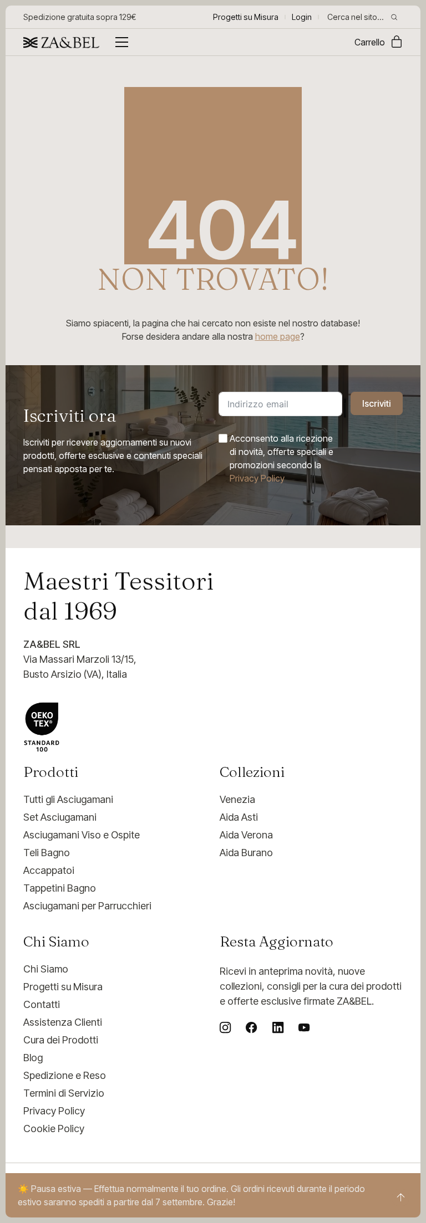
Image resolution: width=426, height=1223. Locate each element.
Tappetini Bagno (59, 888)
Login (302, 17)
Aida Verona (246, 835)
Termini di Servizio (63, 1093)
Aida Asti (239, 817)
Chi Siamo (45, 969)
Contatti (41, 1004)
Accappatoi (48, 870)
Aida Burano (246, 852)
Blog (33, 1057)
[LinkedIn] (277, 1027)
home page (277, 336)
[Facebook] (251, 1027)
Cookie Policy (53, 1128)
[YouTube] (304, 1027)
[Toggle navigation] (122, 42)
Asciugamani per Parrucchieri (87, 906)
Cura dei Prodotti (60, 1040)
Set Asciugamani (60, 817)
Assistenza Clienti (62, 1022)
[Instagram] (225, 1027)
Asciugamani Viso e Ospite (81, 835)
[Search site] (394, 17)
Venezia (237, 799)
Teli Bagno (46, 852)
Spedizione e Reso (64, 1075)
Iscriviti (376, 403)
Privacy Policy (257, 478)
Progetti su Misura (63, 986)
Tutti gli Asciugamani (68, 799)
